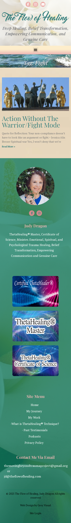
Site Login (35, 513)
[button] (35, 49)
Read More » (8, 146)
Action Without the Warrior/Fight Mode (31, 121)
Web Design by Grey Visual (35, 505)
